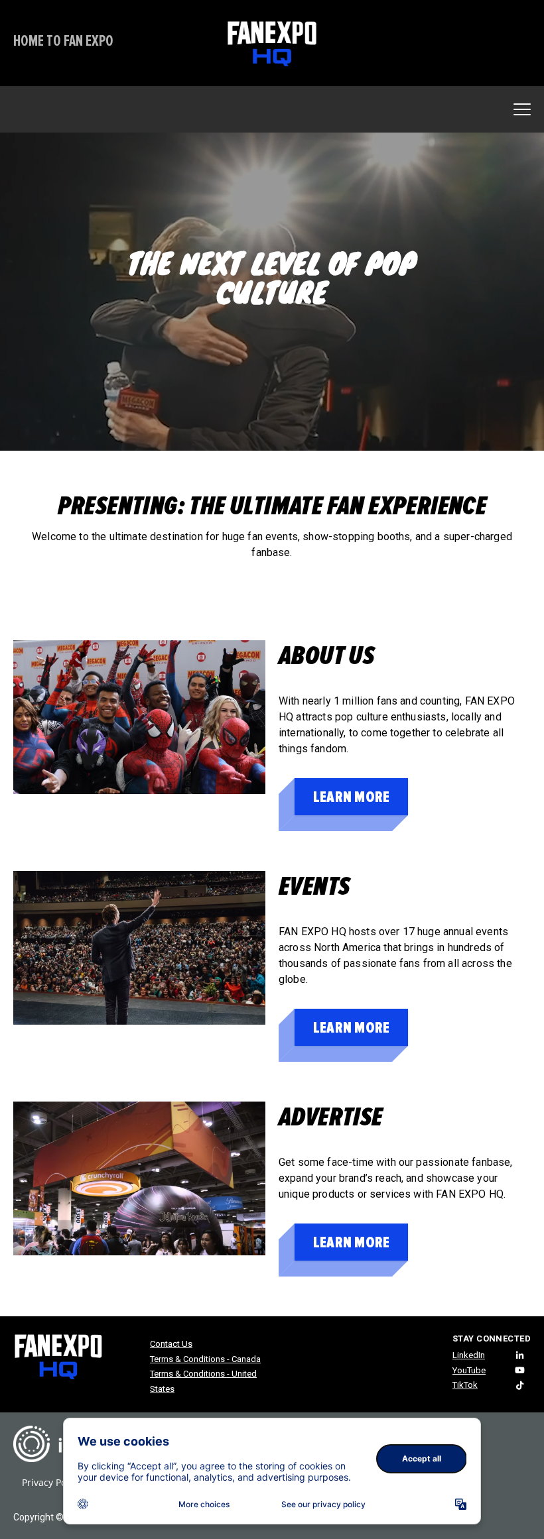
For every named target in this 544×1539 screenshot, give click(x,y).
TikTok (465, 1385)
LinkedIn (468, 1355)
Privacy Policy (51, 1482)
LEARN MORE (351, 797)
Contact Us (171, 1344)
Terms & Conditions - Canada (205, 1359)
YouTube (469, 1370)
